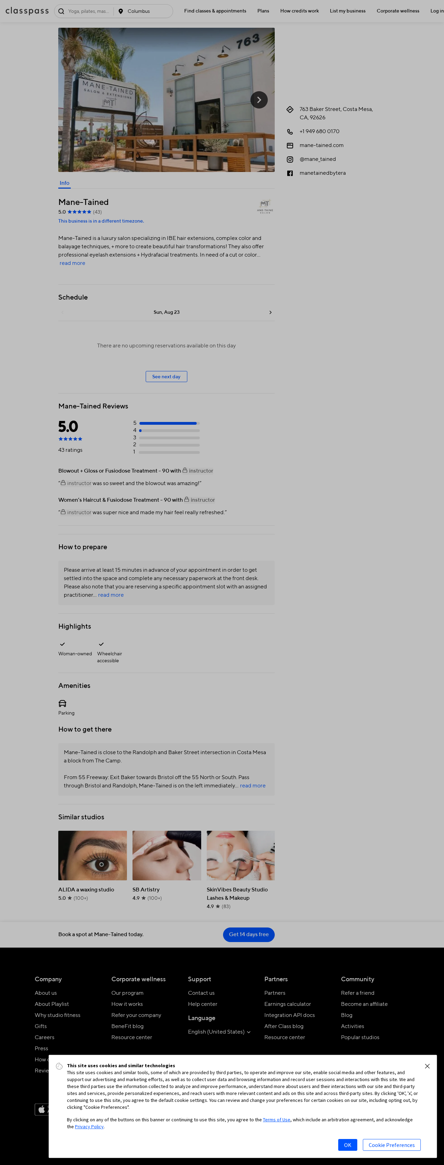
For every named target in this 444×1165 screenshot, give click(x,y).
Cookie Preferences (392, 1144)
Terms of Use (276, 1119)
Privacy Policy (89, 1126)
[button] (427, 1066)
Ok (347, 1144)
